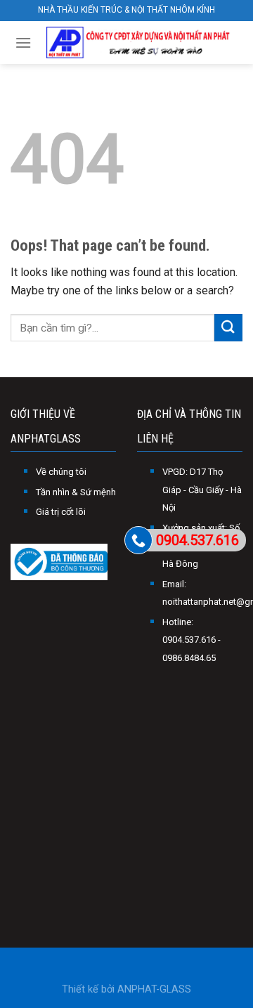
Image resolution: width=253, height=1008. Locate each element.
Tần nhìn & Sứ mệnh (76, 492)
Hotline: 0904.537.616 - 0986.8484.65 (191, 640)
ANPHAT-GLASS (154, 989)
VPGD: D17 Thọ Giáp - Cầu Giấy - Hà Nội (202, 489)
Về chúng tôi (61, 471)
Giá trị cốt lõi (61, 511)
